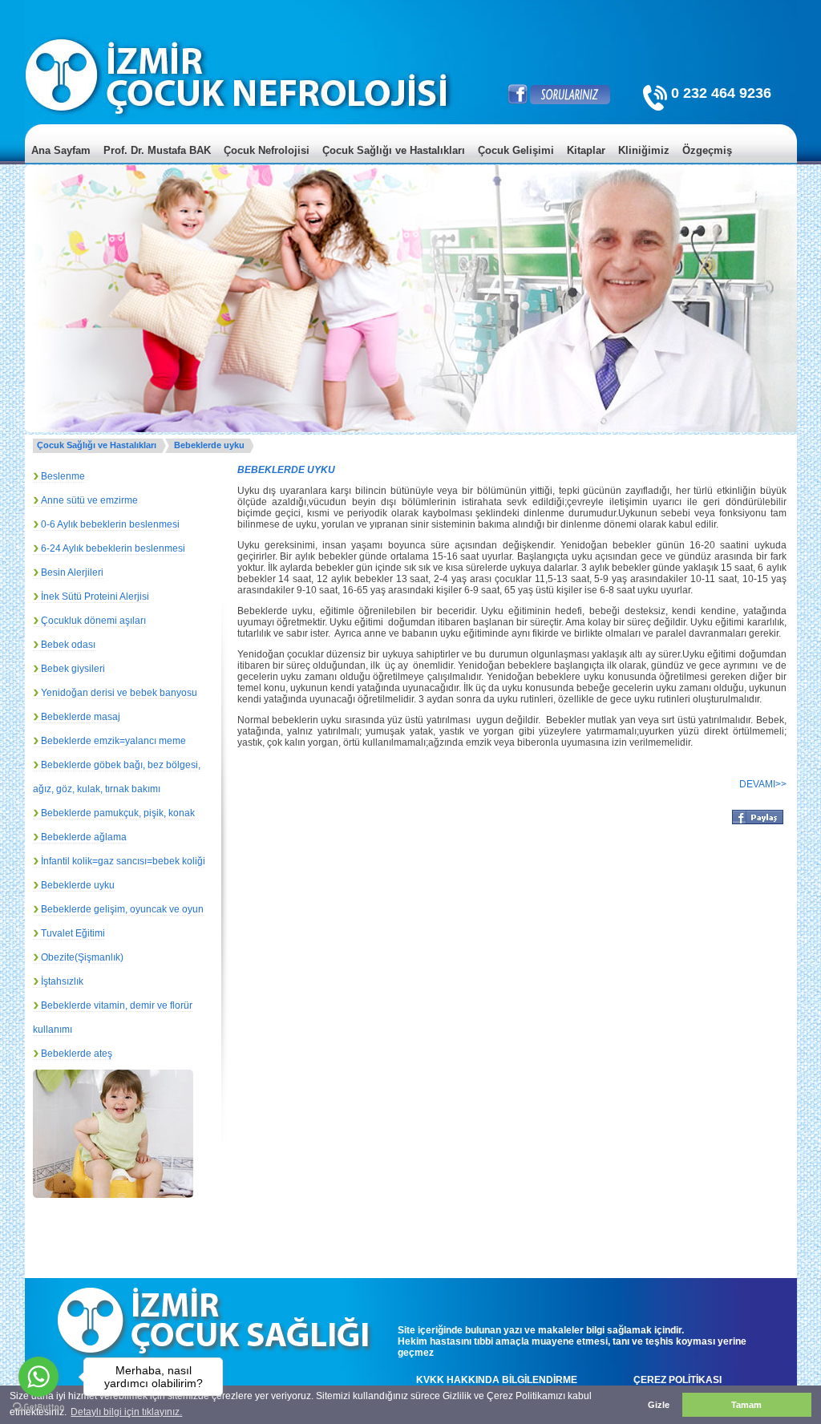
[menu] (411, 162)
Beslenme (63, 476)
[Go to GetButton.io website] (38, 1407)
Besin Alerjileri (72, 572)
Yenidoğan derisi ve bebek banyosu (119, 692)
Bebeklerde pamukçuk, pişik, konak (118, 813)
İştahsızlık (62, 981)
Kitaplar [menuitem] (586, 150)
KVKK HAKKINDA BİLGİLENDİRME (496, 1380)
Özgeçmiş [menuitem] (707, 150)
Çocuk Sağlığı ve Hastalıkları (96, 445)
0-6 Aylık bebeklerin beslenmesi (110, 524)
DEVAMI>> (763, 784)
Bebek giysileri (73, 668)
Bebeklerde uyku (209, 445)
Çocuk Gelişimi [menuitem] (516, 150)
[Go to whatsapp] (38, 1377)
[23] (135, 1168)
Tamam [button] (746, 1405)
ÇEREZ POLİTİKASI (677, 1380)
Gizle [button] (658, 1405)
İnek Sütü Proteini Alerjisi (95, 596)
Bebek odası (68, 644)
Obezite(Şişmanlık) (82, 957)
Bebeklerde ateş (76, 1053)
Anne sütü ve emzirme (89, 500)
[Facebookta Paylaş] (758, 822)
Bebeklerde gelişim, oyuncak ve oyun (122, 909)
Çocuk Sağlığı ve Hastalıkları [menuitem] (393, 150)
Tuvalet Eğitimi (73, 933)
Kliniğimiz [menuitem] (643, 150)
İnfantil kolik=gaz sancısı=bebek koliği (123, 861)
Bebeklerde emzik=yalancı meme (113, 740)
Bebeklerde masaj (80, 716)
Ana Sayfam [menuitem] (61, 150)
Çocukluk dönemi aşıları (93, 620)
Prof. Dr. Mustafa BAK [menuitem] (157, 150)
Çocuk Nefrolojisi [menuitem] (266, 150)
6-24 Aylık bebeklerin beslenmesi (113, 548)
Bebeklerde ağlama (84, 837)
